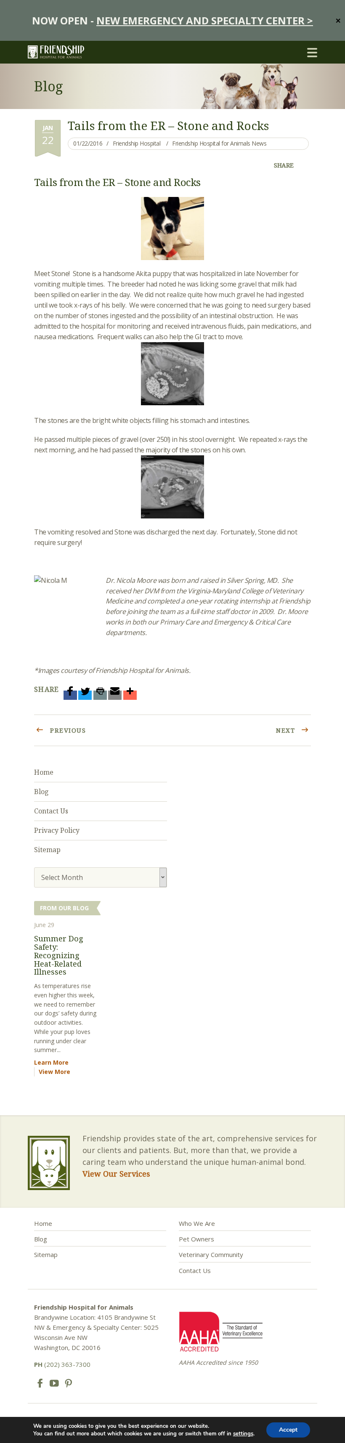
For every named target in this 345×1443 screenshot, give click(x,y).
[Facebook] (70, 695)
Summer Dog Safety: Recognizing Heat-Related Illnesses (58, 955)
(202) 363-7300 (62, 1364)
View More (54, 1072)
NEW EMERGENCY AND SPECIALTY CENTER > (204, 20)
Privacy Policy (57, 830)
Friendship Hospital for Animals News (219, 143)
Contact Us (51, 811)
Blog (41, 791)
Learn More (51, 1062)
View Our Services (116, 1174)
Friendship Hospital (137, 143)
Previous (67, 730)
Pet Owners (196, 1239)
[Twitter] (85, 695)
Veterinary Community (211, 1254)
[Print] (100, 695)
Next (286, 730)
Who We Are (197, 1223)
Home (43, 772)
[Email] (115, 695)
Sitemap (47, 849)
